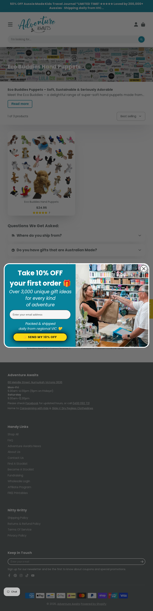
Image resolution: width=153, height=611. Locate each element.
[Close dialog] (143, 268)
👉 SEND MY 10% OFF (40, 337)
